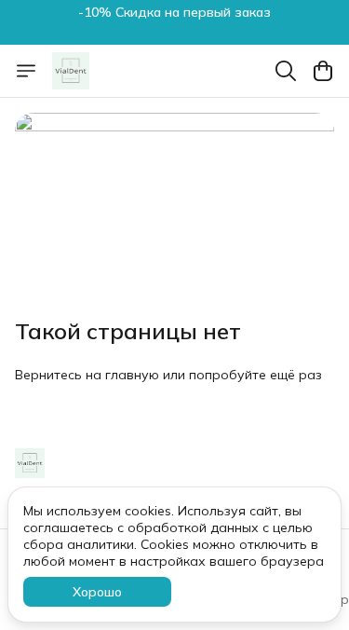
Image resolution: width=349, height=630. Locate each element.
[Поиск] (286, 71)
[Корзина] (323, 71)
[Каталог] (26, 71)
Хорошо (97, 591)
